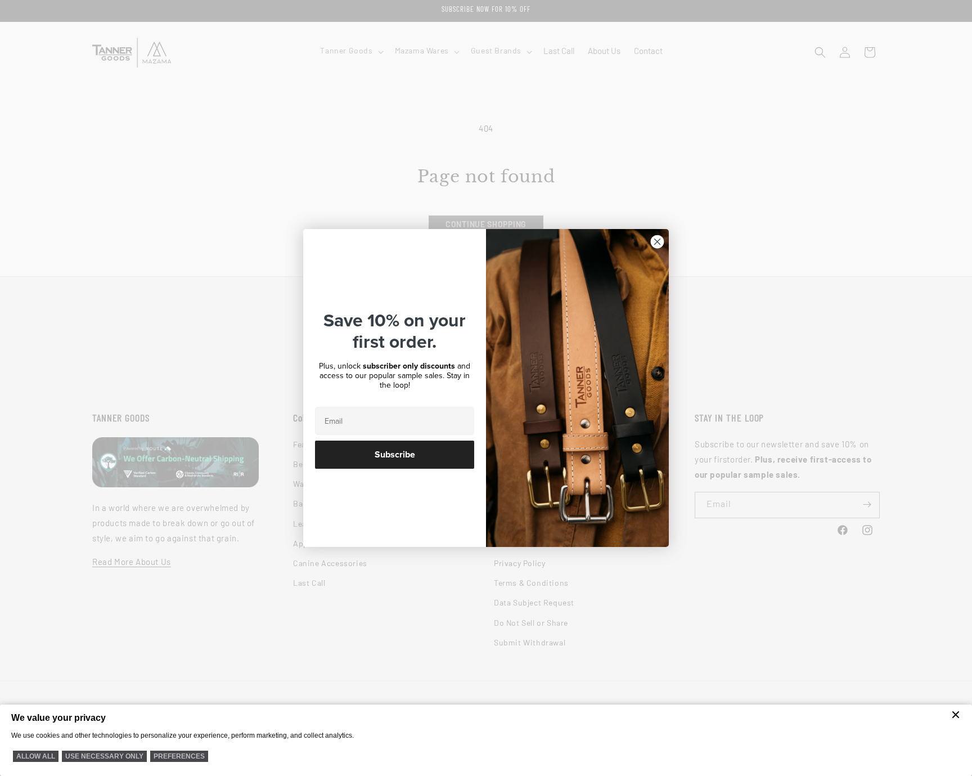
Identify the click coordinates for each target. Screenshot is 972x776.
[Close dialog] (657, 242)
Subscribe (395, 454)
